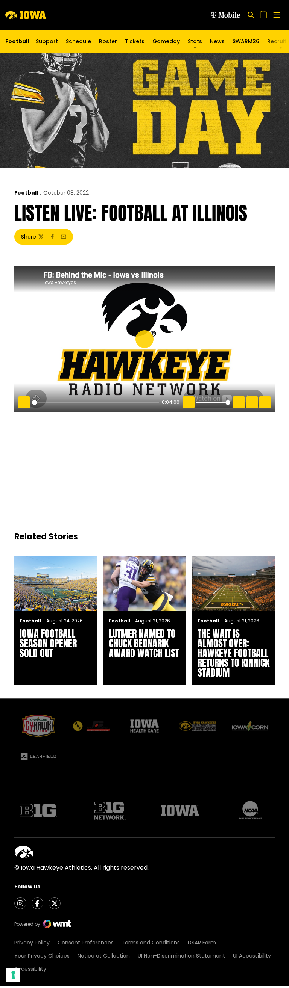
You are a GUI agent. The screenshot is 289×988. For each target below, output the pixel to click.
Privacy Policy (32, 942)
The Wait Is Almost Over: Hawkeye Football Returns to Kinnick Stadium (233, 653)
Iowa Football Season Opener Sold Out (48, 643)
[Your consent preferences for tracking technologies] (13, 975)
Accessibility (30, 969)
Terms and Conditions (151, 942)
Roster (108, 41)
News (217, 41)
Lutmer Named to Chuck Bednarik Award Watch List (144, 643)
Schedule (78, 41)
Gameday (166, 41)
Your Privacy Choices (42, 955)
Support (47, 41)
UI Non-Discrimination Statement (181, 955)
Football (26, 192)
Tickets (134, 43)
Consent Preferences (86, 942)
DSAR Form (202, 942)
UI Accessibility (252, 955)
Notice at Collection (104, 955)
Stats (195, 41)
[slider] (95, 402)
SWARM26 (246, 41)
